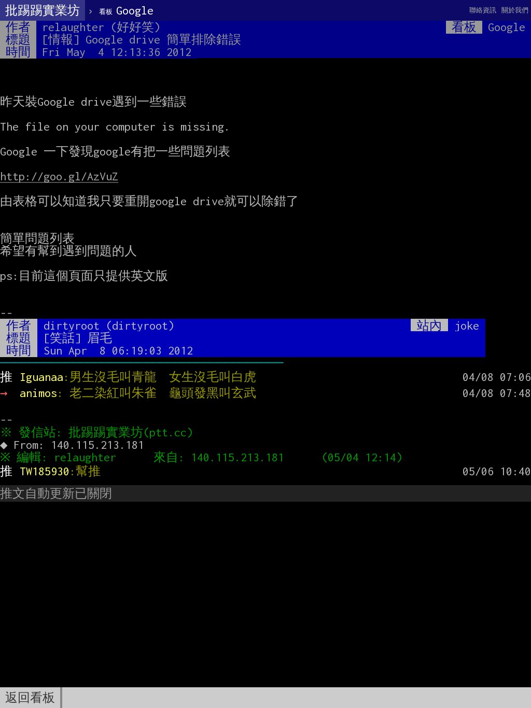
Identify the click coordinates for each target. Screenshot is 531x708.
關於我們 (514, 10)
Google (126, 10)
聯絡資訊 (482, 10)
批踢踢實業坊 (42, 10)
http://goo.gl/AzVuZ (59, 176)
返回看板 (30, 697)
